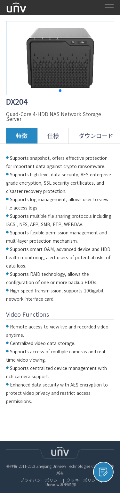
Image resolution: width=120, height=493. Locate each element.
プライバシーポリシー (41, 480)
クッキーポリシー (83, 480)
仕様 (53, 136)
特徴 (22, 136)
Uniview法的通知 (60, 485)
